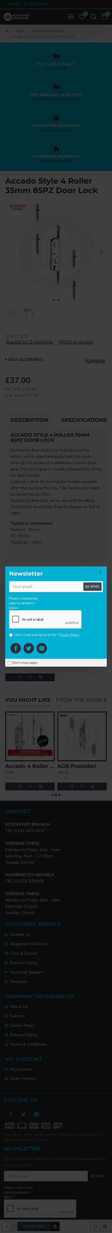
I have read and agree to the (46, 635)
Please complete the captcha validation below (23, 603)
